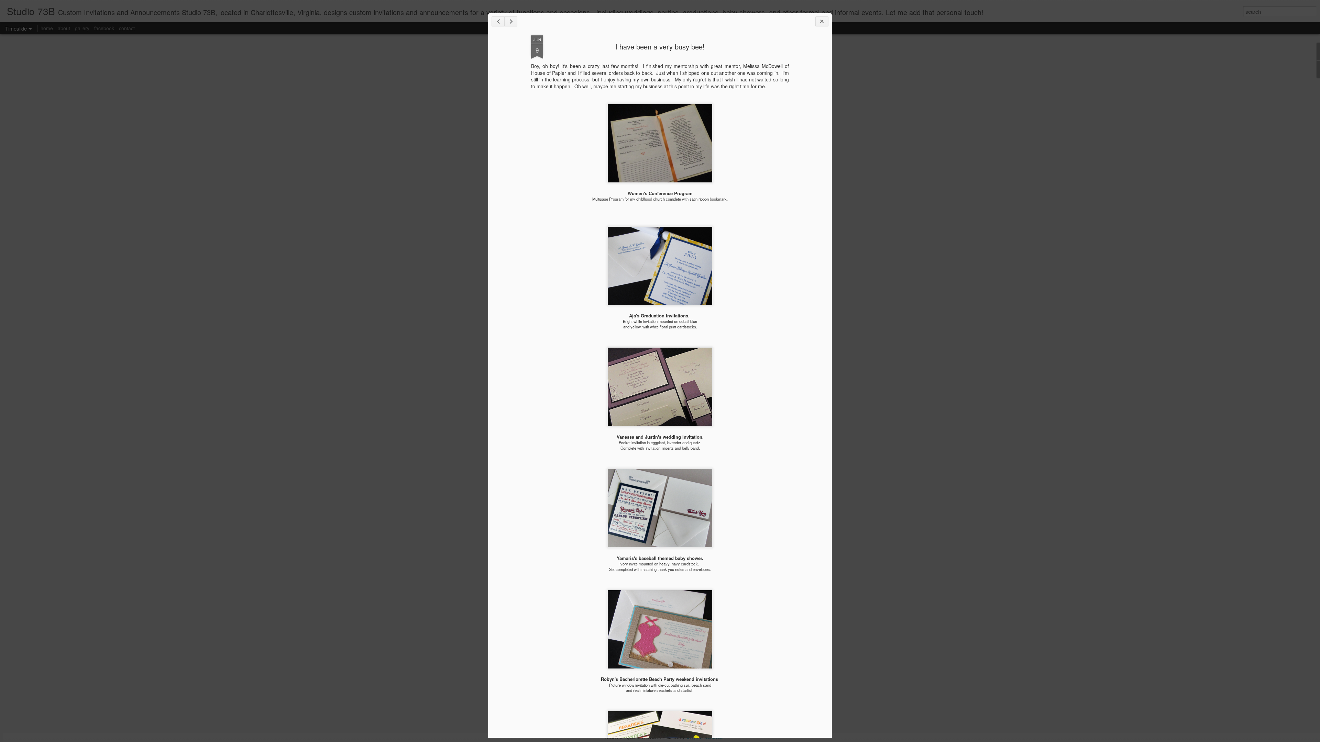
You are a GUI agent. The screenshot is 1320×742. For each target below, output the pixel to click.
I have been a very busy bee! (660, 47)
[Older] (510, 21)
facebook (104, 28)
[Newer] (498, 21)
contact (127, 28)
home (47, 28)
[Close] (821, 21)
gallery (82, 28)
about (64, 28)
